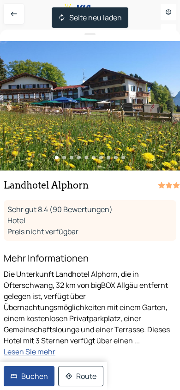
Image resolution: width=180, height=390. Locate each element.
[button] (90, 106)
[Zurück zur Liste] (14, 14)
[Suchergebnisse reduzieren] (90, 34)
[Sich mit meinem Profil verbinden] (168, 12)
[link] (29, 376)
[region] (90, 106)
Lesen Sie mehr (29, 352)
